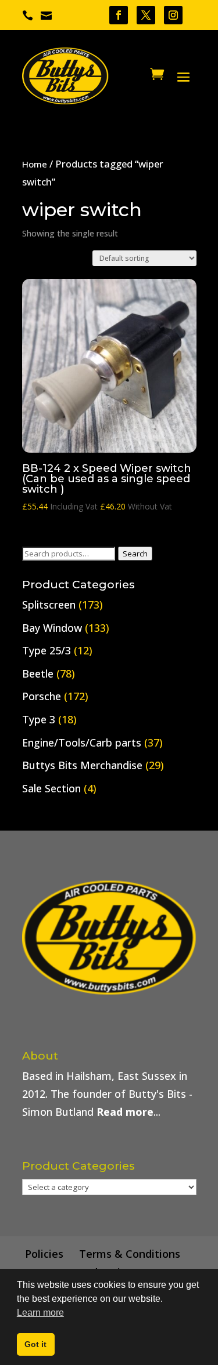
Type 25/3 (46, 650)
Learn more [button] (40, 1312)
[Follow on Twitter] (146, 15)
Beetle (37, 673)
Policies (44, 1254)
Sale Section (51, 788)
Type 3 (38, 719)
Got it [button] (35, 1344)
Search (135, 553)
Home (34, 164)
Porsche (41, 696)
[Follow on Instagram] (173, 15)
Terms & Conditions (129, 1254)
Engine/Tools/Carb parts (81, 742)
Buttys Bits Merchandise (82, 765)
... (128, 1112)
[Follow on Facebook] (118, 15)
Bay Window (52, 628)
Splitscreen (49, 604)
